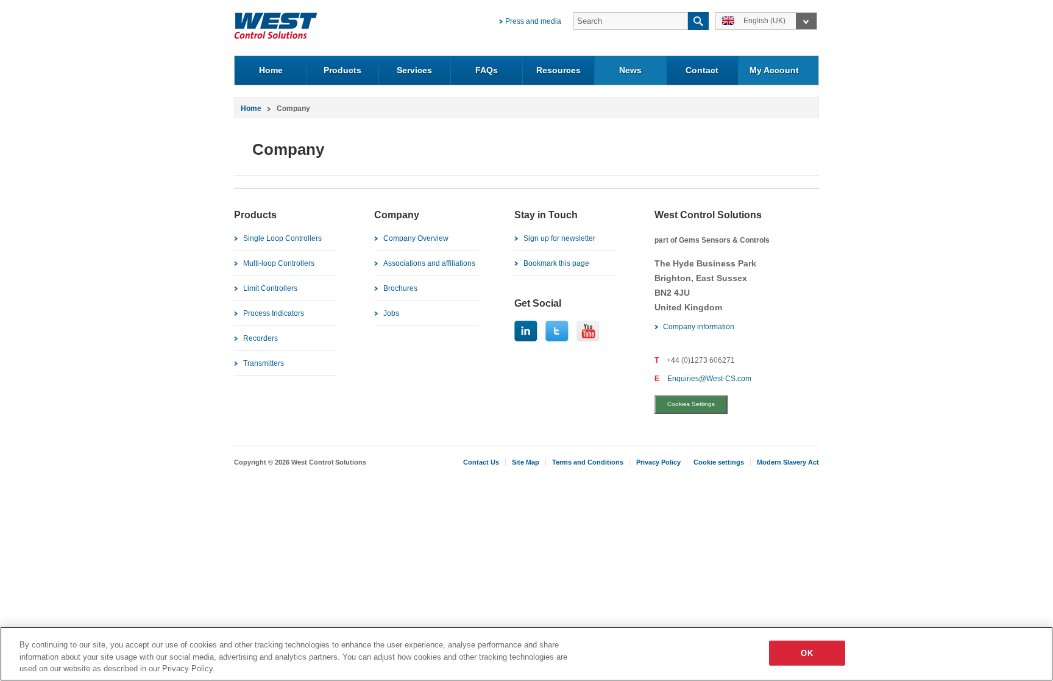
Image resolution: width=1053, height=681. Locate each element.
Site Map (525, 462)
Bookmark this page (556, 263)
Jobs (391, 313)
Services (414, 70)
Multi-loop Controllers (278, 263)
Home (271, 70)
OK (806, 652)
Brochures (400, 288)
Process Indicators (273, 313)
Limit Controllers (270, 288)
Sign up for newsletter (559, 238)
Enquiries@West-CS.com (709, 378)
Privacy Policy (658, 462)
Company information (698, 327)
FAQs (486, 70)
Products (342, 70)
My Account (774, 70)
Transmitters (263, 363)
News (630, 70)
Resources (558, 70)
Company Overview (415, 238)
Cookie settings (718, 462)
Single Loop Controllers (282, 238)
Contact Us (481, 462)
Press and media (533, 21)
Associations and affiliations (429, 263)
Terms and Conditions (587, 462)
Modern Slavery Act (788, 462)
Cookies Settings (691, 404)
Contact (702, 70)
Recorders (260, 338)
